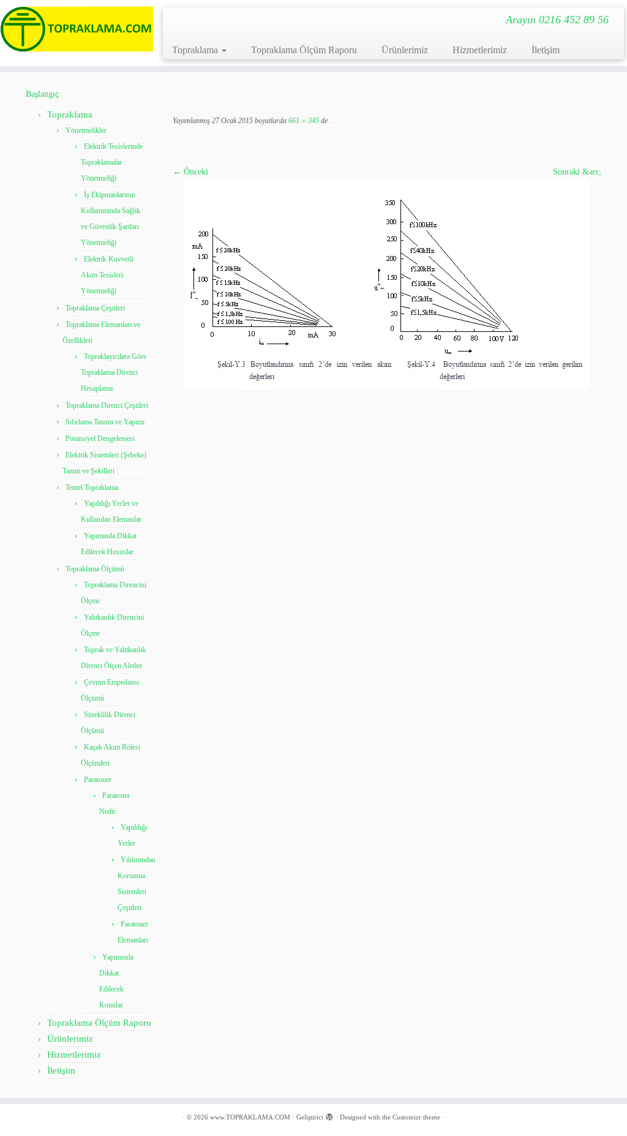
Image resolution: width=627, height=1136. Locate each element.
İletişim (545, 50)
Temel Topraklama (92, 487)
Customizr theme (416, 1117)
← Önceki (190, 171)
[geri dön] (328, 120)
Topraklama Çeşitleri (95, 308)
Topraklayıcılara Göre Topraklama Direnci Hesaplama (113, 372)
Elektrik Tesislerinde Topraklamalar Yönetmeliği (112, 162)
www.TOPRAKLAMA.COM (250, 1117)
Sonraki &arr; (577, 171)
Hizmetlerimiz (479, 50)
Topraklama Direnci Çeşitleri (107, 405)
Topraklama (196, 50)
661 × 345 (303, 120)
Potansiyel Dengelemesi (100, 438)
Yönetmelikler (86, 130)
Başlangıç (42, 94)
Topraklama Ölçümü (95, 569)
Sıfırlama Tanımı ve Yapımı (105, 422)
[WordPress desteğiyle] (329, 1115)
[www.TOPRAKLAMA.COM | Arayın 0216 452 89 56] (73, 29)
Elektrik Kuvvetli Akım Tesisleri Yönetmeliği (107, 275)
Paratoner (97, 779)
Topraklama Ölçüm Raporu (304, 50)
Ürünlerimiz (404, 50)
